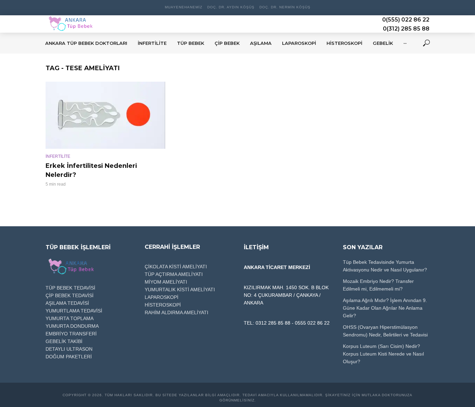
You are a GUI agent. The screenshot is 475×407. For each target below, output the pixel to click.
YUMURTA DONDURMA (72, 326)
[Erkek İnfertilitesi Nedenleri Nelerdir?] (105, 115)
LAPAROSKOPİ (161, 297)
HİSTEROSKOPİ (163, 305)
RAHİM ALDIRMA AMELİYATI (176, 312)
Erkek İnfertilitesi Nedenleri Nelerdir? (91, 170)
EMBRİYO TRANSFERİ (71, 333)
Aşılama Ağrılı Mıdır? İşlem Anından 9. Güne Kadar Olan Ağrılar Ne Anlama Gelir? (385, 308)
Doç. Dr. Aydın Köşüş (231, 7)
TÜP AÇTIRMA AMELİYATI (174, 274)
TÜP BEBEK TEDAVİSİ (70, 288)
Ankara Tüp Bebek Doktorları (86, 43)
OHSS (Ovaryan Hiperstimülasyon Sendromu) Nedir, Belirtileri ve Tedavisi (385, 330)
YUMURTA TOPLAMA (70, 318)
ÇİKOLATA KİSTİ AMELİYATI (176, 266)
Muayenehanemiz (183, 7)
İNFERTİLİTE (58, 156)
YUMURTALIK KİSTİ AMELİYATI (180, 289)
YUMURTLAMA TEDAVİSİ (74, 311)
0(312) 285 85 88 (406, 28)
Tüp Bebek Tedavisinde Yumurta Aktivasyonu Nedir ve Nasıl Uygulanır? (385, 265)
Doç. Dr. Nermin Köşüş (285, 7)
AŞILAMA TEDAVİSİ (67, 303)
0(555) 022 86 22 (405, 19)
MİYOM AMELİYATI (166, 282)
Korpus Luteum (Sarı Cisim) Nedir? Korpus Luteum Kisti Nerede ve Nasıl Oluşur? (383, 353)
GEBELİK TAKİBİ (64, 341)
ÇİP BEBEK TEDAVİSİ (70, 295)
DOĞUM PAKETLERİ (69, 356)
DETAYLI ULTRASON (69, 349)
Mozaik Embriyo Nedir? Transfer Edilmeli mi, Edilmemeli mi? (378, 285)
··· (404, 43)
